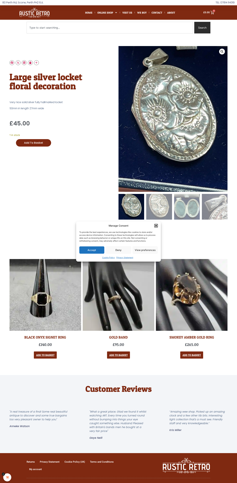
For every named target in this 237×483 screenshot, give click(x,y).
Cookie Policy (108, 257)
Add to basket (33, 143)
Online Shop (105, 12)
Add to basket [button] (45, 355)
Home (88, 12)
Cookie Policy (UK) (74, 461)
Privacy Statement (124, 257)
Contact (157, 12)
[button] (156, 225)
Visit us (127, 12)
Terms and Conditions (102, 461)
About (171, 12)
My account (35, 469)
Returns (31, 461)
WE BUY (142, 12)
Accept (92, 249)
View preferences (145, 249)
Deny (118, 249)
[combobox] (110, 27)
